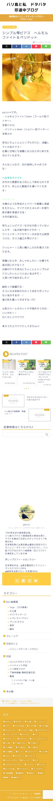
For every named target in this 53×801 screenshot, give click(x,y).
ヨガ (36, 760)
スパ (36, 734)
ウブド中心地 (19, 726)
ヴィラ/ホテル (17, 621)
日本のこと (12, 643)
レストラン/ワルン (19, 618)
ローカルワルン (38, 769)
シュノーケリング (11, 734)
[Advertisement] (26, 468)
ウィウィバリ (40, 722)
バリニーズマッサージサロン (24, 649)
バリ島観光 (9, 752)
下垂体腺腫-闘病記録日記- (23, 672)
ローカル (42, 765)
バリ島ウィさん (20, 743)
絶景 (41, 773)
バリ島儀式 (9, 747)
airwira (8, 722)
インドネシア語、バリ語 (23, 680)
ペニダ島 (44, 752)
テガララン (23, 739)
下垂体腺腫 (9, 773)
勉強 (12, 676)
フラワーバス (31, 752)
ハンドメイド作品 (9, 27)
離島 (6, 777)
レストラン (30, 765)
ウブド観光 (45, 726)
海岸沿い (32, 773)
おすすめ (19, 722)
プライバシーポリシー (21, 794)
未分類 (9, 691)
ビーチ (20, 752)
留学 (12, 625)
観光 (12, 629)
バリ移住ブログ (17, 668)
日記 (8, 656)
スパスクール (9, 739)
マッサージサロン (11, 760)
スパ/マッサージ (18, 614)
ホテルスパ (18, 756)
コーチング (18, 683)
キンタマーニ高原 (27, 730)
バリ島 (7, 743)
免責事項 (37, 794)
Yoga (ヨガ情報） (19, 607)
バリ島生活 (34, 747)
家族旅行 (21, 773)
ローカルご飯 (9, 769)
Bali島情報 (12, 601)
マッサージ (31, 756)
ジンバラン (26, 734)
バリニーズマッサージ (39, 739)
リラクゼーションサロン (13, 765)
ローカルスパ (23, 769)
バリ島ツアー (34, 743)
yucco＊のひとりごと (20, 661)
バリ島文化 (21, 747)
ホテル (7, 756)
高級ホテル (17, 777)
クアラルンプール (43, 730)
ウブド (7, 726)
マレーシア (12, 636)
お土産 (13, 611)
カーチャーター (10, 730)
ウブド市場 (32, 726)
